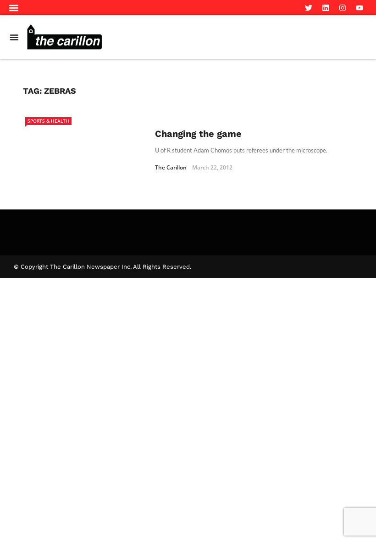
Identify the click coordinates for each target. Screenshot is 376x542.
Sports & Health (48, 121)
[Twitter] (308, 7)
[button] (14, 7)
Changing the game (198, 133)
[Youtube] (359, 7)
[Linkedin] (325, 7)
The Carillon (171, 167)
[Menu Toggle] (14, 37)
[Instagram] (342, 7)
